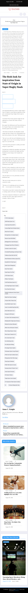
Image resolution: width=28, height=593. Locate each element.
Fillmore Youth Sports (9, 278)
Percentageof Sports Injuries (13, 61)
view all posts (5, 417)
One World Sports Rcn (16, 59)
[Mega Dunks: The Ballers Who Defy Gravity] (14, 511)
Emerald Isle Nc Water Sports (10, 262)
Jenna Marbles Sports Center (10, 303)
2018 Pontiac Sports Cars (16, 31)
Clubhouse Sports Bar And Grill (10, 40)
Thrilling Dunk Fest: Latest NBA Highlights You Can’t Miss (13, 493)
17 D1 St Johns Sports (7, 31)
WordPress (17, 577)
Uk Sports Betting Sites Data (13, 70)
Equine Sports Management (10, 265)
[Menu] (2, 14)
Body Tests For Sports (6, 34)
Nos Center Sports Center (6, 59)
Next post (5, 430)
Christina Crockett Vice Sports (10, 248)
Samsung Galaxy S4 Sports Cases (11, 368)
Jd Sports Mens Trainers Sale (10, 300)
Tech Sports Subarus (17, 67)
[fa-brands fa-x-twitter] (12, 5)
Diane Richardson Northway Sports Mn (12, 258)
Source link (4, 211)
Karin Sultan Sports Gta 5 (17, 52)
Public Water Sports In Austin (7, 65)
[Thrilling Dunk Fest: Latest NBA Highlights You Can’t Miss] (14, 482)
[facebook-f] (10, 5)
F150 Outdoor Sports (9, 275)
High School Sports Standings (13, 49)
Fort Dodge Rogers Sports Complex (17, 46)
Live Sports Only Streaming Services (12, 317)
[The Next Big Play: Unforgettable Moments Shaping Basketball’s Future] (14, 453)
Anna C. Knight (6, 72)
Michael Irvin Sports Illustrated (10, 324)
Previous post (5, 423)
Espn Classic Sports (13, 43)
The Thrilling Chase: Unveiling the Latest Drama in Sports (15, 566)
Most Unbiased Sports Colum (7, 58)
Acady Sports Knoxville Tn (10, 224)
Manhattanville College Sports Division (13, 55)
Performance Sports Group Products (11, 351)
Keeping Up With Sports (9, 314)
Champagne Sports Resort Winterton (11, 37)
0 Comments (22, 72)
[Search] (21, 14)
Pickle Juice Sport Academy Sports (17, 62)
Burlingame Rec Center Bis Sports (11, 241)
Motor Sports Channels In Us (18, 58)
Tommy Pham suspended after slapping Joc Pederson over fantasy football (13, 434)
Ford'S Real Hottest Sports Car (10, 282)
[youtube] (17, 5)
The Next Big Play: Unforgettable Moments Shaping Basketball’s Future (13, 464)
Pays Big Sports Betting (9, 344)
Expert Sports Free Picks (9, 272)
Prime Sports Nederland (19, 64)
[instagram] (16, 5)
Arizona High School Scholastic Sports (17, 33)
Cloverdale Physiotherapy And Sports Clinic (13, 251)
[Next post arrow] (24, 434)
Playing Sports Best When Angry (8, 64)
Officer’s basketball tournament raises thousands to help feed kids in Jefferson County (14, 427)
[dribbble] (14, 5)
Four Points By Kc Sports (10, 289)
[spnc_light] (24, 14)
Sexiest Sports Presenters (9, 67)
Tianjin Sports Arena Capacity (10, 378)
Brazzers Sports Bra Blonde (7, 36)
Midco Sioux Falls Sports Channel (17, 56)
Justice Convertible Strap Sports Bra (11, 307)
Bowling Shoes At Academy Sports (17, 34)
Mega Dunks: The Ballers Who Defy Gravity (12, 522)
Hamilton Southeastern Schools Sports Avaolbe (12, 293)
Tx (6, 70)
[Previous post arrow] (24, 426)
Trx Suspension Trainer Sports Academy (12, 381)
